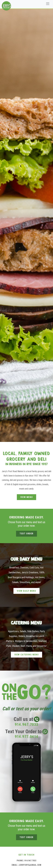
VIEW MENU (26, 497)
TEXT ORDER (26, 533)
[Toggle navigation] (47, 3)
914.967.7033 (30, 860)
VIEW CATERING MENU (26, 654)
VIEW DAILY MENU (26, 591)
